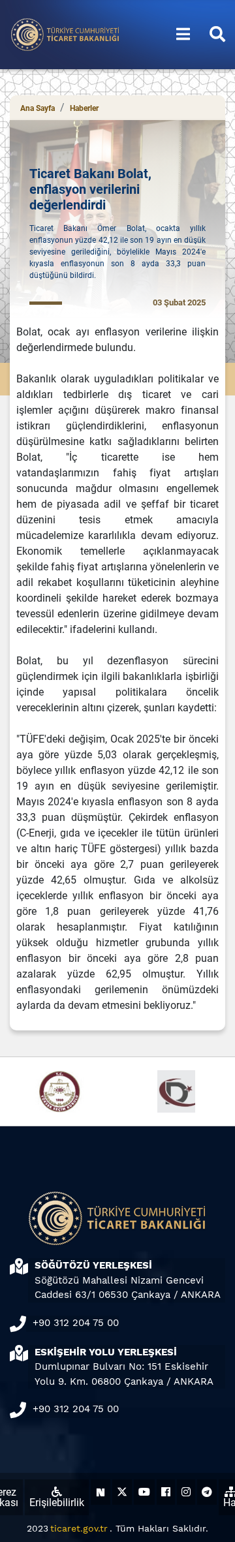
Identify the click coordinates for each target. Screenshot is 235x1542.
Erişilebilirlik (56, 1502)
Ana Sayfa (37, 108)
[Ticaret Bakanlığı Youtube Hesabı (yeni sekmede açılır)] (144, 1492)
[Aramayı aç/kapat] (217, 34)
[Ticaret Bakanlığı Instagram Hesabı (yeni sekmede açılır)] (186, 1492)
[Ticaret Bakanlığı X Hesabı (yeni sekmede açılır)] (122, 1492)
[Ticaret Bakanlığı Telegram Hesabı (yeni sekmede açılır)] (207, 1492)
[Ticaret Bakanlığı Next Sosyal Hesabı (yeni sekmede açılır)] (100, 1492)
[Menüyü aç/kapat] (183, 34)
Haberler (84, 108)
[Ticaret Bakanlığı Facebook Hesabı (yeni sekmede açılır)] (166, 1492)
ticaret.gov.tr (79, 1528)
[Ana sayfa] (65, 33)
